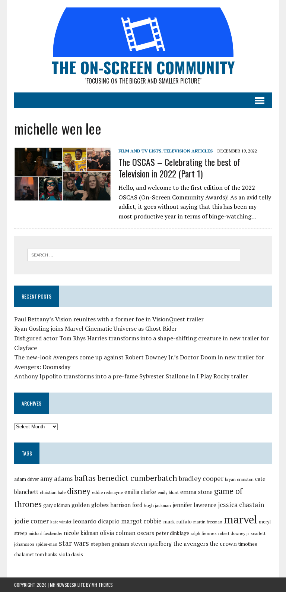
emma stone (196, 491)
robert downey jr (233, 533)
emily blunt (168, 492)
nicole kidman (81, 532)
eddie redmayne (107, 492)
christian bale (53, 492)
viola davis (71, 554)
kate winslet (61, 522)
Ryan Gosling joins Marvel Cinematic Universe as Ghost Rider (95, 328)
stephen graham (109, 543)
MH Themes (102, 585)
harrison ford (126, 504)
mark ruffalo (177, 521)
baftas (85, 478)
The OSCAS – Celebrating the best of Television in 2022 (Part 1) (179, 167)
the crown (223, 543)
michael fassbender (45, 533)
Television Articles (188, 151)
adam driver (26, 479)
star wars (74, 543)
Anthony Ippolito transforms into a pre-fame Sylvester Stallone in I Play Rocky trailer (131, 376)
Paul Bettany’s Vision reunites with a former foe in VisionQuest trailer (109, 319)
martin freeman (207, 522)
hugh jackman (157, 505)
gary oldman (56, 505)
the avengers (190, 543)
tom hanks (46, 554)
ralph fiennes (204, 533)
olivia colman (118, 533)
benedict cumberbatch (137, 478)
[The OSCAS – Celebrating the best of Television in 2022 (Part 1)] (62, 196)
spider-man (46, 544)
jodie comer (31, 521)
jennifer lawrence (194, 504)
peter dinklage (172, 533)
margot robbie (141, 521)
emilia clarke (140, 491)
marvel (240, 519)
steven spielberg (151, 543)
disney (78, 491)
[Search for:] (133, 254)
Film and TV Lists (139, 151)
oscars (145, 533)
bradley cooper (201, 478)
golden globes (90, 504)
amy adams (56, 478)
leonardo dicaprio (96, 521)
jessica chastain (241, 504)
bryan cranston (239, 479)
